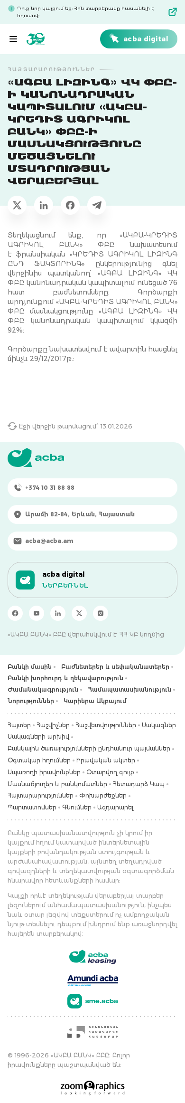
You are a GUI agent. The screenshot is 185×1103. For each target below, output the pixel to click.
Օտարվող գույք (110, 772)
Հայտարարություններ (41, 795)
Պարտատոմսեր (32, 807)
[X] (79, 613)
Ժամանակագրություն (43, 689)
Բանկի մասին (30, 666)
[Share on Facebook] (70, 205)
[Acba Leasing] (92, 957)
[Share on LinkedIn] (43, 205)
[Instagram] (100, 613)
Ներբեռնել (65, 585)
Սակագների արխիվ (38, 736)
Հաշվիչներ (53, 725)
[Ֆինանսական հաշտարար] (92, 1032)
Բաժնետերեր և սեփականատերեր (115, 666)
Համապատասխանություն (129, 689)
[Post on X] (17, 205)
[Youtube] (36, 613)
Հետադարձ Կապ (139, 784)
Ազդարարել (115, 807)
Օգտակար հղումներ (39, 760)
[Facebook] (15, 613)
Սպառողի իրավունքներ (44, 772)
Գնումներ (77, 807)
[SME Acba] (92, 1001)
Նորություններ (31, 700)
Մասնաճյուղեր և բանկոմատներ (57, 784)
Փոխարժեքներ (103, 795)
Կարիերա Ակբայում (95, 700)
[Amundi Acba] (92, 979)
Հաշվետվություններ (105, 725)
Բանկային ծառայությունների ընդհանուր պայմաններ (89, 748)
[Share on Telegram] (96, 205)
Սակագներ (159, 725)
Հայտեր (19, 725)
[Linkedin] (57, 613)
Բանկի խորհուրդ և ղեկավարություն (65, 678)
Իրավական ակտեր (105, 760)
